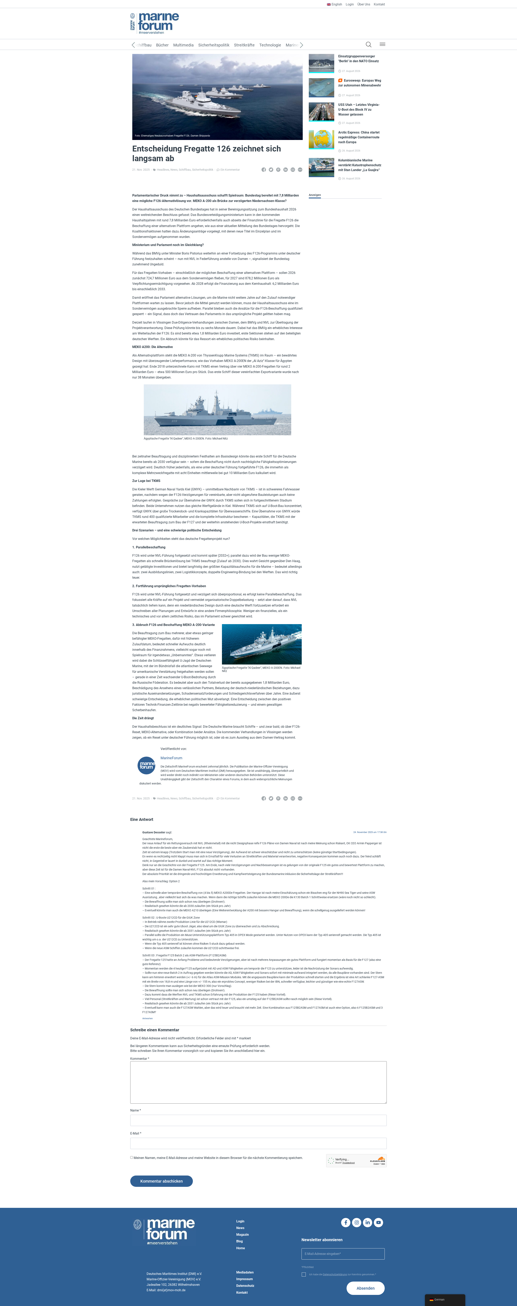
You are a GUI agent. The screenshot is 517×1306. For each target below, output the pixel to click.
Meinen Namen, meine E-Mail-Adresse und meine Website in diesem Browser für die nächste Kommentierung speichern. (218, 1157)
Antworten (147, 1018)
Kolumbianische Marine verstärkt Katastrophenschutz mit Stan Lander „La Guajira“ (359, 165)
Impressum (244, 1279)
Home (240, 1248)
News (174, 169)
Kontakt (379, 4)
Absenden (366, 1288)
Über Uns (363, 4)
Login (350, 4)
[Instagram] (356, 1222)
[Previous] (139, 45)
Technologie (270, 45)
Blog (239, 1241)
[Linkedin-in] (367, 1222)
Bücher (162, 45)
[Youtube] (378, 1222)
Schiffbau (185, 169)
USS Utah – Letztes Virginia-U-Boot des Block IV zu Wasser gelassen (359, 109)
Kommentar (139, 1058)
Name (135, 1110)
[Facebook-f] (345, 1222)
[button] (382, 45)
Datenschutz (245, 1286)
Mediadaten (245, 1272)
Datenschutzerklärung (335, 1274)
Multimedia (183, 45)
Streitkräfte (244, 45)
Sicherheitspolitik (213, 45)
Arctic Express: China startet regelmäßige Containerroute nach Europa (358, 137)
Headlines (163, 169)
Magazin (242, 1235)
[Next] (295, 45)
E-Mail (135, 1133)
